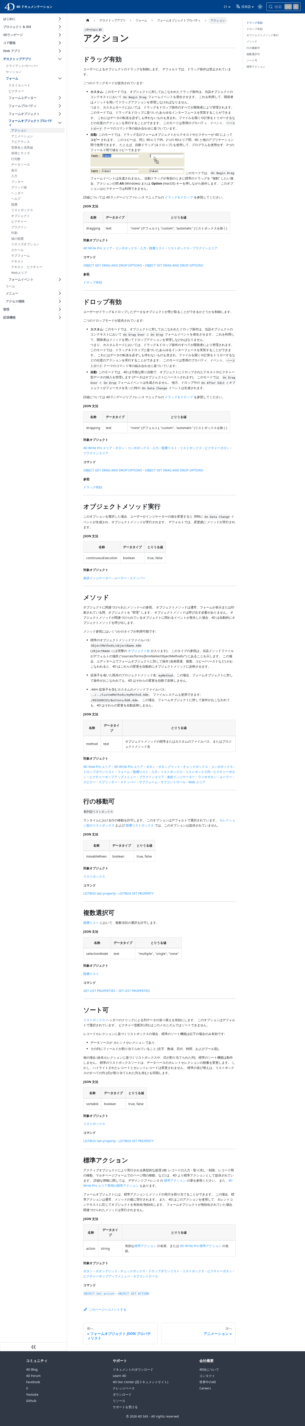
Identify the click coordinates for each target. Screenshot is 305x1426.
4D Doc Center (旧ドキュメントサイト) (140, 1382)
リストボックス (179, 248)
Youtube (32, 1394)
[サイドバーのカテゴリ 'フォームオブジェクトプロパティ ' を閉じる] (60, 122)
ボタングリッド (169, 766)
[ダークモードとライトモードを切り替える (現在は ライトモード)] (260, 6)
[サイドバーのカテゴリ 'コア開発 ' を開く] (60, 42)
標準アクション (175, 1180)
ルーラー (120, 578)
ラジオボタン (207, 777)
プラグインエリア (204, 248)
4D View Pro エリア (97, 766)
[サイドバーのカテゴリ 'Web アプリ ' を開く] (60, 50)
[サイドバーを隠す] (33, 1346)
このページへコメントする (107, 1309)
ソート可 (252, 60)
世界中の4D (207, 1382)
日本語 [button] (246, 6)
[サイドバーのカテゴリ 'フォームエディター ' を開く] (60, 97)
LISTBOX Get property (99, 893)
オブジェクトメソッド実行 (263, 35)
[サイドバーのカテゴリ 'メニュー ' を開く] (60, 293)
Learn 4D (119, 1376)
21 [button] (225, 6)
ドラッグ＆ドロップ (179, 197)
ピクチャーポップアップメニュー (112, 777)
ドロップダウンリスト (99, 772)
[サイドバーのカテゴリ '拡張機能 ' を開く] (60, 317)
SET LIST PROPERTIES (134, 991)
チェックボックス (195, 766)
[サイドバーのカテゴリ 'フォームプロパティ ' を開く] (60, 105)
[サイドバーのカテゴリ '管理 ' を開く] (60, 309)
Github (31, 1401)
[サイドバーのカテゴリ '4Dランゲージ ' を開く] (60, 34)
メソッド (252, 41)
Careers (205, 1388)
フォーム (123, 772)
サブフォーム (148, 782)
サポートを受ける (125, 1407)
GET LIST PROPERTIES (99, 991)
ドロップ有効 (92, 282)
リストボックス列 (197, 772)
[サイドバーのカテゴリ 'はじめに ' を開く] (60, 18)
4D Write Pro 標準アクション (200, 1246)
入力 (143, 248)
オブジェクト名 (139, 651)
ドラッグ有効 (92, 487)
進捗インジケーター (97, 578)
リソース (119, 1401)
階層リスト (157, 248)
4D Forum (33, 1376)
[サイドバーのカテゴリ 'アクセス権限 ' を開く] (60, 301)
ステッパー (137, 578)
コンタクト (207, 1376)
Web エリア (196, 782)
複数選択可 (253, 54)
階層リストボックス (140, 825)
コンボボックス (126, 248)
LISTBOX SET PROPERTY (136, 893)
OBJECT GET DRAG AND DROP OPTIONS (112, 265)
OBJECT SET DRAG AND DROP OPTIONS (174, 265)
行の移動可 (253, 48)
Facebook (33, 1382)
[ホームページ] (87, 20)
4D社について (209, 1369)
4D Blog (32, 1369)
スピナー (89, 782)
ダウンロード (122, 1394)
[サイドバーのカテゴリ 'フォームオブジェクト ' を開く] (60, 113)
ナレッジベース (124, 1388)
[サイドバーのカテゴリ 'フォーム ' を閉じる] (60, 78)
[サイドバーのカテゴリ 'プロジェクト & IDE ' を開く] (60, 26)
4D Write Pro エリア (97, 248)
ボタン (120, 448)
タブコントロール (173, 782)
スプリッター (108, 782)
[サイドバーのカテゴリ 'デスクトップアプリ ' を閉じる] (60, 58)
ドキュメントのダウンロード (133, 1369)
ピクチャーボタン (217, 448)
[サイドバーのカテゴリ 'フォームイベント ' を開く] (60, 279)
